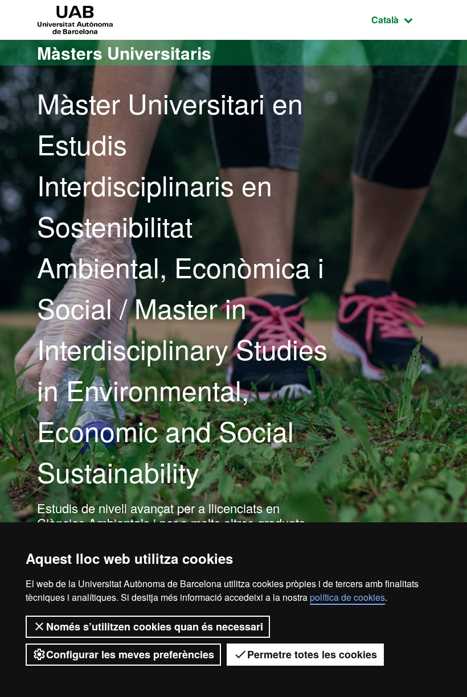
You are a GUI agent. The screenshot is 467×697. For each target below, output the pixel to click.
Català (400, 19)
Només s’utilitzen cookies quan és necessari (154, 626)
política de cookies (347, 597)
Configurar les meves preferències (130, 654)
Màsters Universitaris (124, 52)
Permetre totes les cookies (312, 654)
